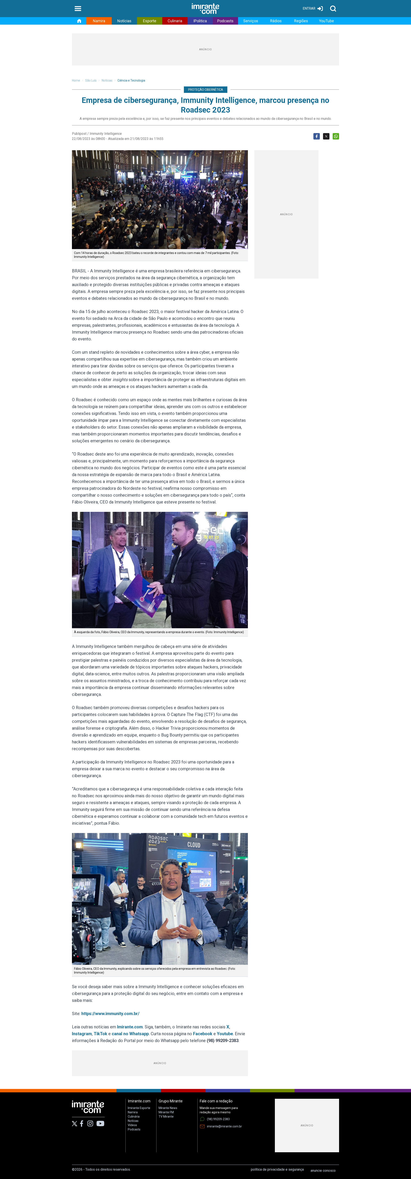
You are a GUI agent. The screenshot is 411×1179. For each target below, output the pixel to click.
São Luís (91, 80)
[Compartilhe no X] (326, 136)
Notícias (124, 21)
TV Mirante (166, 1116)
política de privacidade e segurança (277, 1169)
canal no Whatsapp (130, 1033)
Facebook (202, 1033)
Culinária (134, 1116)
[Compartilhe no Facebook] (316, 136)
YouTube (326, 21)
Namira (99, 21)
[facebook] (81, 1123)
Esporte (149, 21)
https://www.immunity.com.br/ (110, 1013)
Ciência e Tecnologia (131, 80)
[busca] (333, 9)
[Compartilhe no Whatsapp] (336, 136)
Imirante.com (130, 1026)
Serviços (250, 21)
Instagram (82, 1033)
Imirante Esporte (139, 1108)
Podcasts (225, 21)
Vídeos (132, 1125)
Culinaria (175, 21)
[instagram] (90, 1123)
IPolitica (200, 21)
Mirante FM (166, 1112)
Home (76, 80)
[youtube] (100, 1123)
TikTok (100, 1033)
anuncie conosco (323, 1171)
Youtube (225, 1033)
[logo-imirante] (205, 8)
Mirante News (168, 1108)
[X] (74, 1123)
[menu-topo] (78, 9)
